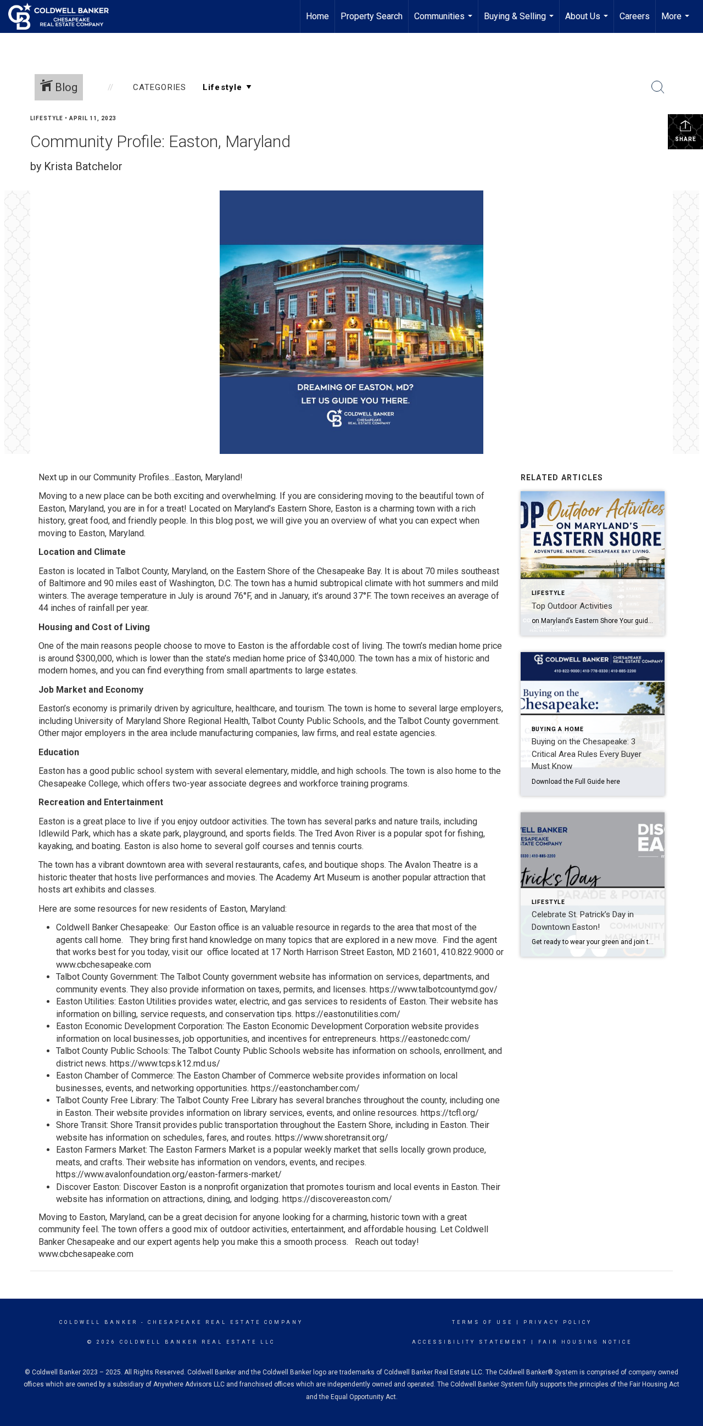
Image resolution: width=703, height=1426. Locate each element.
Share (685, 139)
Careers (635, 16)
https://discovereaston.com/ (337, 1199)
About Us (588, 22)
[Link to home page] (64, 16)
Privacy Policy (557, 1322)
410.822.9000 (467, 952)
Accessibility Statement (470, 1342)
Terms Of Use (482, 1322)
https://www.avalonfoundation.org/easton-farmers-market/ (169, 1174)
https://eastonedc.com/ (425, 1039)
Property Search (372, 16)
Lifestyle (46, 118)
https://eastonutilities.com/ (347, 1014)
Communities (444, 22)
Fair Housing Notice (585, 1342)
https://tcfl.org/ (450, 1113)
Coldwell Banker (98, 1322)
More (676, 22)
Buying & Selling (520, 22)
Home (317, 16)
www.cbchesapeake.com (103, 964)
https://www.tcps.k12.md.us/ (165, 1063)
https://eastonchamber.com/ (305, 1088)
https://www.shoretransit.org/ (331, 1137)
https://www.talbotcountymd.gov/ (434, 989)
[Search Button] (658, 87)
